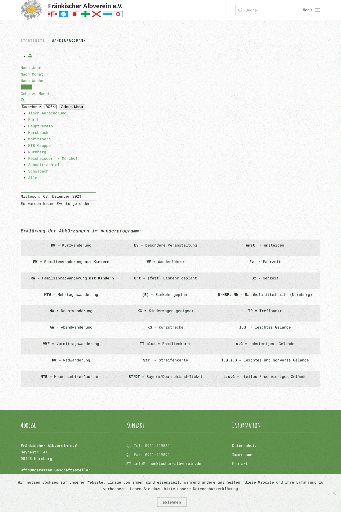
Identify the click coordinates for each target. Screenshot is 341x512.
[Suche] (22, 99)
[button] (311, 10)
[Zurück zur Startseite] (72, 10)
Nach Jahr (31, 67)
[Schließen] (334, 493)
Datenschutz (244, 445)
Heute (26, 87)
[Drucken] (30, 56)
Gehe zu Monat (72, 107)
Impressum (242, 454)
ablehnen (172, 502)
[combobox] (265, 10)
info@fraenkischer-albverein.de (167, 463)
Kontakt (240, 463)
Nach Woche (32, 80)
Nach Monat (32, 74)
